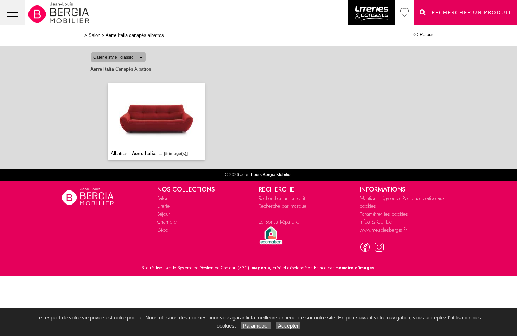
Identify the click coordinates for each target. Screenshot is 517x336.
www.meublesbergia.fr (383, 230)
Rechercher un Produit (468, 12)
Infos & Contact (376, 222)
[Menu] (12, 12)
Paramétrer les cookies (384, 214)
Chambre (167, 222)
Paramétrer (256, 326)
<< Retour (423, 34)
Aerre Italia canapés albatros (135, 35)
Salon (94, 35)
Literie (163, 206)
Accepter (288, 326)
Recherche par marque (282, 206)
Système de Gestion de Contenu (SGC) (224, 268)
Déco (162, 230)
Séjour (163, 214)
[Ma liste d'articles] (404, 12)
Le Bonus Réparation (280, 222)
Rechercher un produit (281, 198)
